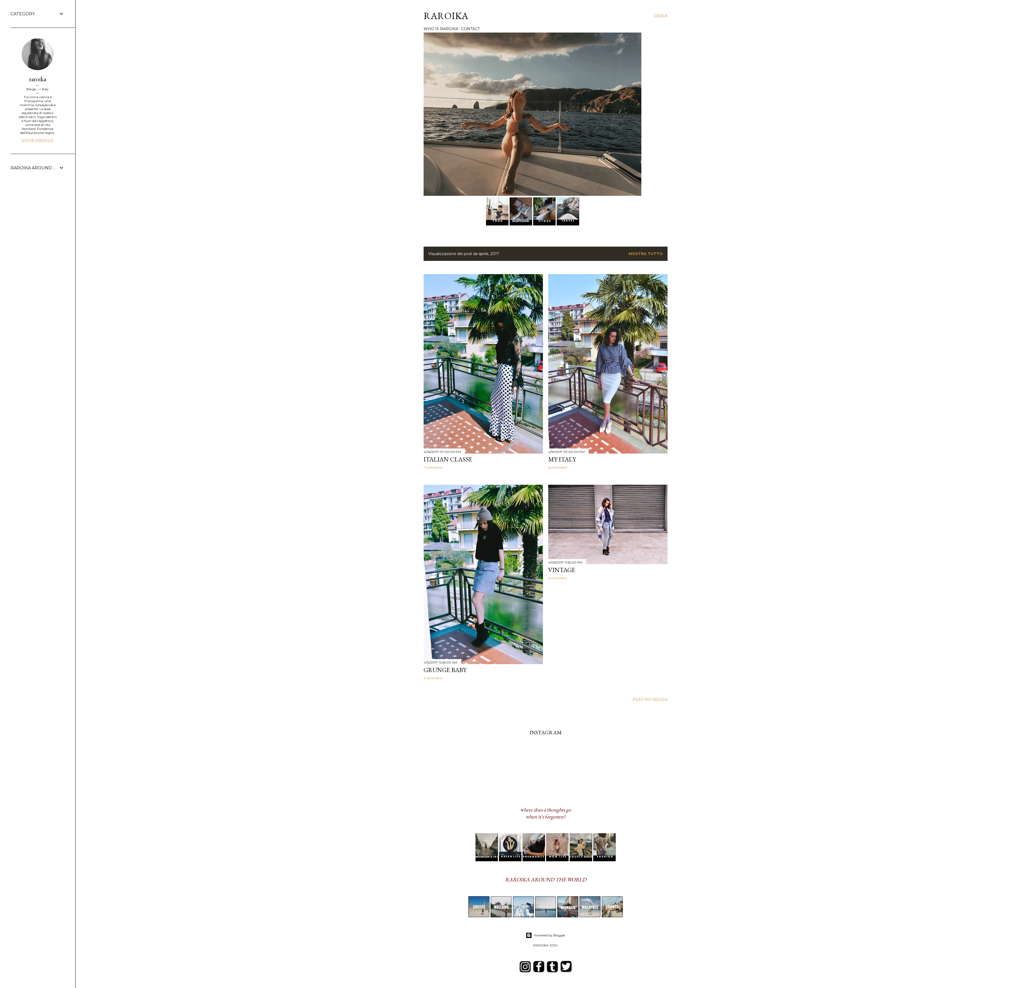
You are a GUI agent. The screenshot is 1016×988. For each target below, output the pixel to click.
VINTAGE (561, 570)
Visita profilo (37, 140)
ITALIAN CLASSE (448, 459)
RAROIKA (446, 16)
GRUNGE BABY (445, 670)
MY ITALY (562, 459)
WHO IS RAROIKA (441, 28)
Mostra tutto (646, 253)
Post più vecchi (650, 699)
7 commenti (433, 467)
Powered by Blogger (549, 935)
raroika (37, 79)
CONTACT (470, 28)
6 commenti (557, 467)
